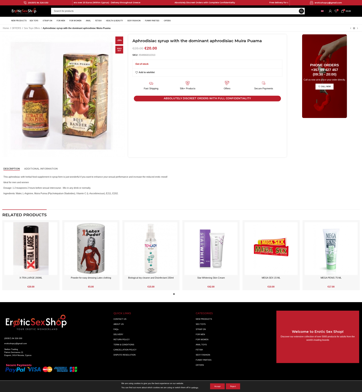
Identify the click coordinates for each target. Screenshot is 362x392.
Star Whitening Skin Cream (211, 278)
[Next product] (357, 28)
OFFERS (16, 28)
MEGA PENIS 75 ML (331, 278)
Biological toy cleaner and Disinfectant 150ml (151, 278)
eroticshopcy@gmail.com (328, 2)
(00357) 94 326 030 (38, 2)
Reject (233, 386)
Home (6, 28)
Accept (217, 386)
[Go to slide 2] (177, 294)
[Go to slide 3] (179, 294)
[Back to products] (354, 28)
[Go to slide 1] (174, 294)
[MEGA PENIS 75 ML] (331, 248)
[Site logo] (24, 11)
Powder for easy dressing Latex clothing (91, 278)
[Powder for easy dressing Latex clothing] (90, 248)
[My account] (330, 11)
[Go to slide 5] (185, 294)
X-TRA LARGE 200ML (30, 278)
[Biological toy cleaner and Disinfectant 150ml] (150, 248)
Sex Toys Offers (32, 28)
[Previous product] (350, 28)
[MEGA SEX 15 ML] (271, 248)
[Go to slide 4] (182, 294)
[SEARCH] (301, 11)
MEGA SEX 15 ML (271, 278)
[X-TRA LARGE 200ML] (30, 248)
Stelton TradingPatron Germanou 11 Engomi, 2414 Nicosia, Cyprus (17, 352)
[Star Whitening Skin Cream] (210, 248)
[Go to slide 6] (188, 294)
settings (194, 387)
